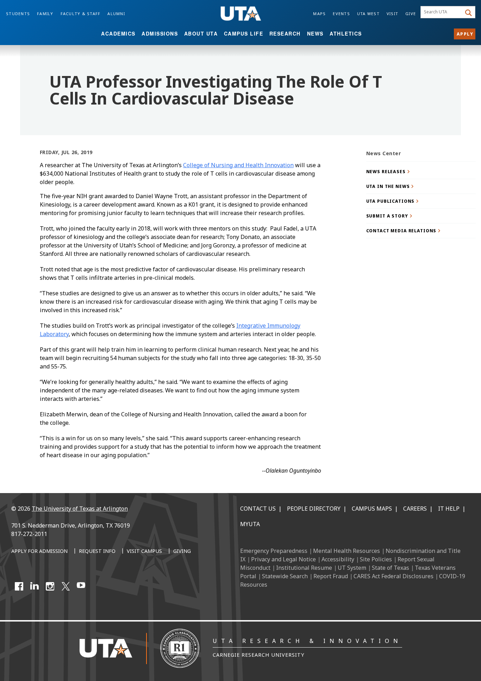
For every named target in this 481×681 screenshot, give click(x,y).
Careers (415, 508)
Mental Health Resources (346, 551)
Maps (319, 13)
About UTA (201, 33)
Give (410, 13)
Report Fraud (330, 576)
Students (18, 13)
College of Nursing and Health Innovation (238, 165)
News (315, 33)
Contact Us (258, 508)
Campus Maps (372, 508)
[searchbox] (442, 12)
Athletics (346, 33)
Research (285, 33)
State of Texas (390, 568)
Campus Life (243, 33)
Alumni (116, 13)
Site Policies (376, 559)
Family (45, 13)
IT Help (449, 508)
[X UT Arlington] (65, 586)
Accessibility (337, 559)
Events (341, 13)
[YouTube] (81, 586)
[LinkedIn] (34, 586)
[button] (421, 171)
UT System (352, 568)
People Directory (314, 508)
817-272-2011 (29, 534)
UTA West (368, 13)
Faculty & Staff (81, 13)
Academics (118, 33)
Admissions (160, 33)
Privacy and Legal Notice (283, 559)
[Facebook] (19, 586)
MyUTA (250, 524)
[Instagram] (50, 586)
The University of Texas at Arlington (80, 508)
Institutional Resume (304, 568)
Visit (392, 13)
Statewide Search (285, 576)
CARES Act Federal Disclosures (393, 576)
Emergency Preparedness (273, 551)
